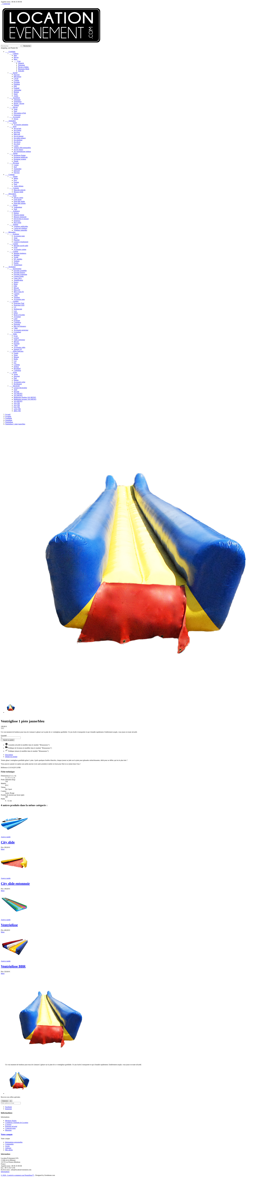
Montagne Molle (23, 69)
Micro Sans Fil (19, 292)
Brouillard (17, 368)
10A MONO (18, 393)
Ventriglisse (18, 101)
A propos (8, 1124)
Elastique (17, 84)
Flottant (16, 105)
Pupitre (16, 263)
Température (18, 265)
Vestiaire (16, 261)
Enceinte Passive (19, 272)
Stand (16, 94)
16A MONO (18, 395)
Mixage (16, 288)
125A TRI (17, 409)
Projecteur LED (19, 305)
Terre (15, 390)
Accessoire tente (19, 236)
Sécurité (16, 391)
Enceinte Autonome (20, 274)
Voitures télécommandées (22, 148)
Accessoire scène (19, 382)
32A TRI (17, 405)
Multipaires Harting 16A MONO (25, 397)
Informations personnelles (13, 1142)
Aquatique (14, 98)
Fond (12, 196)
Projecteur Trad (19, 303)
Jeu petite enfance (20, 138)
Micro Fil (17, 290)
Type (17, 61)
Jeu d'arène (17, 130)
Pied (15, 378)
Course (16, 165)
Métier (16, 178)
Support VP (18, 349)
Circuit (16, 78)
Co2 (15, 361)
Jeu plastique (18, 140)
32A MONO (18, 401)
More (2, 849)
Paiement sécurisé (11, 1126)
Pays (15, 180)
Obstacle (21, 63)
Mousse (16, 357)
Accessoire (14, 117)
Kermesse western (20, 159)
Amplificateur (18, 280)
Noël (15, 209)
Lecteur (16, 338)
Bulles (16, 359)
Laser (15, 318)
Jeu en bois (17, 128)
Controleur (17, 370)
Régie (16, 284)
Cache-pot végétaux (20, 228)
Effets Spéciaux (16, 351)
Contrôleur (17, 322)
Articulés (21, 71)
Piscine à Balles (23, 67)
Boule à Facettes (19, 315)
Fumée (16, 353)
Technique (10, 267)
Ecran (16, 336)
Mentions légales (10, 1121)
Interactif (17, 171)
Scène (13, 372)
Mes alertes (9, 1150)
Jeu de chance (18, 149)
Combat (16, 80)
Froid (15, 247)
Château (13, 53)
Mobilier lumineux (20, 253)
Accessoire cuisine (20, 249)
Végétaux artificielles (21, 226)
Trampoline (17, 169)
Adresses (8, 1148)
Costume (10, 174)
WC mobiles (18, 259)
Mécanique (17, 76)
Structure (17, 376)
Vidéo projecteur (19, 340)
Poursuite (17, 324)
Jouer (12, 126)
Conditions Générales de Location (16, 1122)
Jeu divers (17, 142)
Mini (15, 55)
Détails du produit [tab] (11, 757)
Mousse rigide (18, 192)
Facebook (8, 1107)
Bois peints (17, 222)
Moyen (16, 57)
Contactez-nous (10, 1128)
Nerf (15, 167)
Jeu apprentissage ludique (22, 151)
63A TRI (17, 407)
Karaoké (16, 343)
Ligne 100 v (18, 278)
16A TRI (17, 403)
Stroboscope (18, 309)
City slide (8, 842)
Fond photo (18, 199)
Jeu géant (17, 144)
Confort (13, 251)
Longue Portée (19, 276)
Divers (16, 119)
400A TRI (17, 411)
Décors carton (18, 197)
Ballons (16, 213)
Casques (16, 294)
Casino (16, 146)
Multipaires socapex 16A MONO (25, 399)
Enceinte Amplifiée (20, 270)
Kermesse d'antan (20, 155)
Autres (16, 96)
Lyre (15, 311)
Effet (15, 286)
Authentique (18, 207)
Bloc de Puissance (20, 326)
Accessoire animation (21, 124)
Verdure (13, 224)
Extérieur (14, 234)
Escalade (17, 82)
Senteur (16, 367)
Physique (14, 163)
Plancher (17, 240)
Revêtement (18, 384)
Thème (13, 153)
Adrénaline (17, 90)
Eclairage (17, 320)
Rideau (16, 380)
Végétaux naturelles (20, 230)
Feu (15, 363)
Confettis (17, 365)
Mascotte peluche (19, 190)
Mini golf (17, 134)
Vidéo (13, 334)
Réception (10, 232)
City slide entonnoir (15, 883)
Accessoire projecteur (21, 330)
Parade (16, 161)
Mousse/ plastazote (20, 217)
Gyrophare (17, 332)
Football (16, 88)
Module (16, 92)
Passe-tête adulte (19, 201)
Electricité (14, 386)
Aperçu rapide (5, 837)
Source (16, 282)
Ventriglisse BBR (13, 966)
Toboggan (21, 65)
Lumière (14, 301)
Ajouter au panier (8, 740)
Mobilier (16, 255)
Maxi (15, 59)
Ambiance (14, 211)
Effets (16, 313)
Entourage (17, 115)
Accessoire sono (19, 299)
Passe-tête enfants (20, 203)
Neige (16, 355)
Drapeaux (17, 221)
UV (15, 307)
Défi (15, 86)
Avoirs (7, 1146)
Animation (10, 121)
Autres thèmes (18, 186)
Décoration (10, 194)
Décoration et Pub (20, 113)
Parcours (17, 75)
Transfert (17, 297)
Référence (4, 767)
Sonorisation (15, 269)
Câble (16, 295)
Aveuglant (17, 317)
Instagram (8, 1109)
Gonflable (10, 52)
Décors (13, 107)
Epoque (16, 182)
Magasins (8, 1130)
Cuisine (13, 244)
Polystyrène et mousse (21, 219)
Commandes (9, 1144)
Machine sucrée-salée (21, 246)
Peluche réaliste (19, 215)
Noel (15, 111)
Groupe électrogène (20, 388)
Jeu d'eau (17, 132)
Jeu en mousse (18, 136)
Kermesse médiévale (21, 157)
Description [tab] (9, 755)
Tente (15, 109)
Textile (16, 257)
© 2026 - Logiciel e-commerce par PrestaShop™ (17, 1175)
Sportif (13, 73)
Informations (5, 1172)
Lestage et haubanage (21, 242)
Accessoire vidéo (19, 347)
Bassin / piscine (19, 103)
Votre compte (6, 1134)
